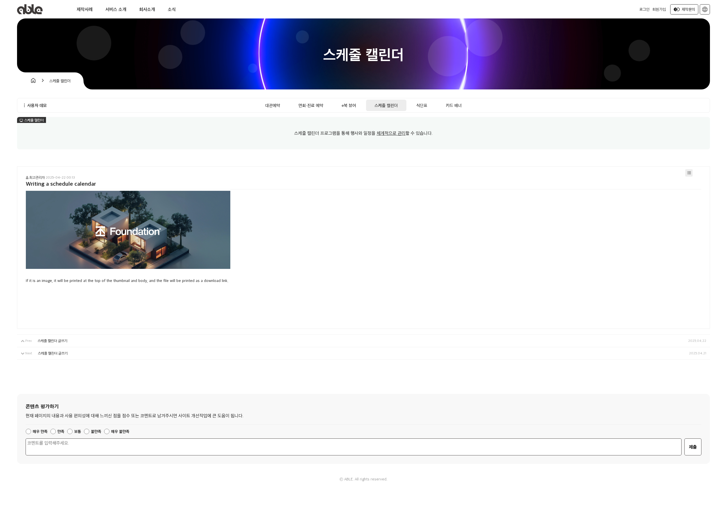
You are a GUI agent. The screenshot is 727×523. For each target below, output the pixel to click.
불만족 (96, 431)
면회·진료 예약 (310, 105)
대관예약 (272, 105)
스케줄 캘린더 (386, 105)
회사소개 (147, 9)
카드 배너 (454, 105)
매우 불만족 (120, 431)
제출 (693, 447)
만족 (60, 431)
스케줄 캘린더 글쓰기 (52, 340)
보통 (77, 431)
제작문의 (684, 9)
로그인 (644, 9)
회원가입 (659, 9)
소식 (172, 9)
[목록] (689, 173)
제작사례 (85, 9)
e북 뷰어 (349, 105)
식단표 (421, 105)
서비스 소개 (115, 9)
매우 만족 (40, 431)
